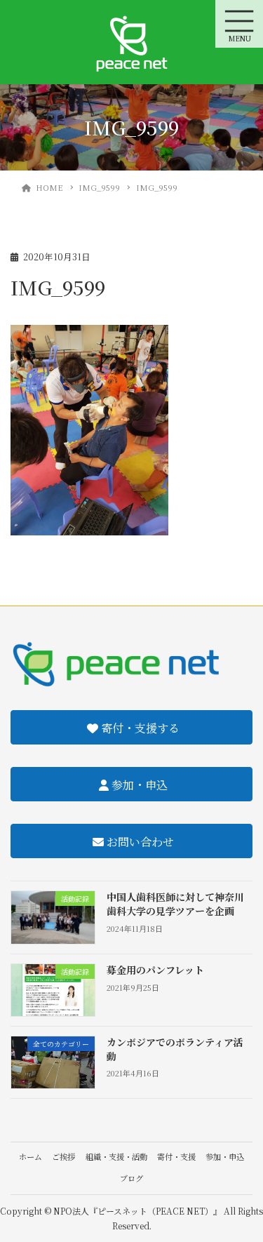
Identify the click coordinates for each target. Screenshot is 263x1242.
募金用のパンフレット (155, 970)
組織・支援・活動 (116, 1156)
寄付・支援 (176, 1156)
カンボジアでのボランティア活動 (175, 1049)
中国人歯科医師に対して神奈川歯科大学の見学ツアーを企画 (175, 904)
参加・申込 (224, 1156)
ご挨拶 (63, 1156)
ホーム (30, 1156)
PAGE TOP (243, 1191)
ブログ (131, 1178)
